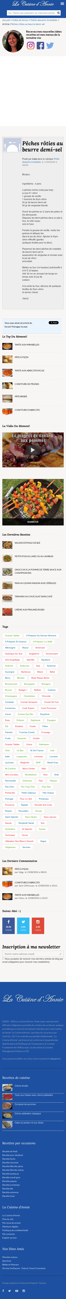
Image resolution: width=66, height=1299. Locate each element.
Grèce (29, 744)
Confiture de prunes (27, 384)
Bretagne (46, 684)
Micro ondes (29, 768)
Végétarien (10, 847)
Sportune (6, 1260)
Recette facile (8, 1158)
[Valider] (61, 954)
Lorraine (54, 756)
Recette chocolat (10, 1162)
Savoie (8, 823)
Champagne (11, 696)
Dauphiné (44, 714)
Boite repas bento (40, 678)
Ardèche (9, 666)
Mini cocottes (11, 774)
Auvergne (9, 672)
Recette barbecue (10, 1173)
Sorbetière (10, 829)
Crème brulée (21, 1085)
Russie (38, 811)
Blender (21, 678)
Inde (52, 750)
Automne (51, 666)
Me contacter (8, 1234)
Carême (52, 690)
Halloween (44, 744)
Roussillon (24, 811)
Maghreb (24, 762)
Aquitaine (45, 659)
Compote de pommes (25, 1104)
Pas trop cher (28, 786)
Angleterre (34, 653)
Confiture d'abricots (27, 410)
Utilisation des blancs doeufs (19, 841)
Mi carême (10, 768)
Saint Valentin (11, 817)
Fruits (8, 738)
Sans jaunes (50, 817)
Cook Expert (28, 708)
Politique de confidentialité (15, 1230)
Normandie (10, 780)
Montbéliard (31, 774)
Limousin (38, 756)
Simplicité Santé (26, 823)
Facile (33, 726)
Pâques (53, 780)
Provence (9, 805)
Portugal (9, 799)
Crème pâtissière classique (28, 1113)
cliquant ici (55, 1058)
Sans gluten (31, 817)
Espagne (51, 720)
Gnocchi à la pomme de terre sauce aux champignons (38, 571)
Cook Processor (48, 708)
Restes (8, 811)
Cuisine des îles (25, 714)
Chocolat (46, 696)
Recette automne (10, 1192)
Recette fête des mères (13, 1170)
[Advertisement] (33, 91)
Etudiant (19, 726)
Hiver (7, 750)
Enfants (20, 720)
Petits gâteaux (29, 793)
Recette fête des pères (12, 1166)
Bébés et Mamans (10, 1264)
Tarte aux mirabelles (27, 344)
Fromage (45, 732)
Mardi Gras (52, 762)
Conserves (10, 708)
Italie (7, 756)
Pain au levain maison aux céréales (35, 583)
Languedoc (21, 756)
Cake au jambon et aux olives (29, 1122)
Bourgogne (29, 684)
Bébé (52, 672)
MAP (38, 762)
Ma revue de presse (11, 1222)
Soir (43, 823)
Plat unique (48, 793)
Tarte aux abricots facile (29, 370)
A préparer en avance (15, 641)
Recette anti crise (43, 805)
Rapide (24, 805)
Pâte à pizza (22, 357)
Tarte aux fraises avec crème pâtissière (34, 1095)
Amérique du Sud (13, 653)
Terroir (25, 835)
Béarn (40, 672)
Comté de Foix (51, 702)
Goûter (36, 738)
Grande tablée (12, 635)
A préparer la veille (42, 641)
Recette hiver (8, 1196)
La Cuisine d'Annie (11, 1215)
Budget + (23, 690)
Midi (44, 768)
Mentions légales (10, 1226)
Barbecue (26, 672)
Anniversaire (52, 653)
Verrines (26, 847)
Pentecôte (10, 793)
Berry (7, 678)
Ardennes (24, 666)
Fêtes (45, 726)
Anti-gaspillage (12, 659)
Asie (38, 666)
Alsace (25, 647)
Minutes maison (9, 1257)
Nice (45, 774)
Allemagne (10, 647)
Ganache (21, 738)
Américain (40, 647)
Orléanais (27, 780)
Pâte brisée (21, 396)
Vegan (43, 841)
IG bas (20, 750)
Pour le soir (26, 799)
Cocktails (9, 702)
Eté (6, 726)
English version (9, 1237)
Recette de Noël (9, 1151)
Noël (56, 774)
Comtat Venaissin (29, 702)
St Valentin (27, 829)
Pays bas (46, 786)
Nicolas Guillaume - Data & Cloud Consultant (23, 1268)
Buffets (37, 690)
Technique (10, 835)
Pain (41, 780)
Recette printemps (11, 1184)
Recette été (7, 1188)
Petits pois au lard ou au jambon (34, 556)
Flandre (9, 732)
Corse (8, 714)
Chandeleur (29, 696)
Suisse (42, 829)
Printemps (44, 799)
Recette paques (9, 1181)
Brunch (8, 690)
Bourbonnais (11, 684)
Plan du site (7, 1219)
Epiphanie (35, 720)
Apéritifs (30, 659)
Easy (7, 720)
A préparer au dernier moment (41, 635)
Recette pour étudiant (12, 1155)
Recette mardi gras (11, 1177)
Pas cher (9, 786)
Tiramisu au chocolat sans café (33, 596)
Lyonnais (9, 762)
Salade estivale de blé (27, 542)
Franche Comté (27, 732)
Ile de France (36, 750)
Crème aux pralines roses (29, 609)
